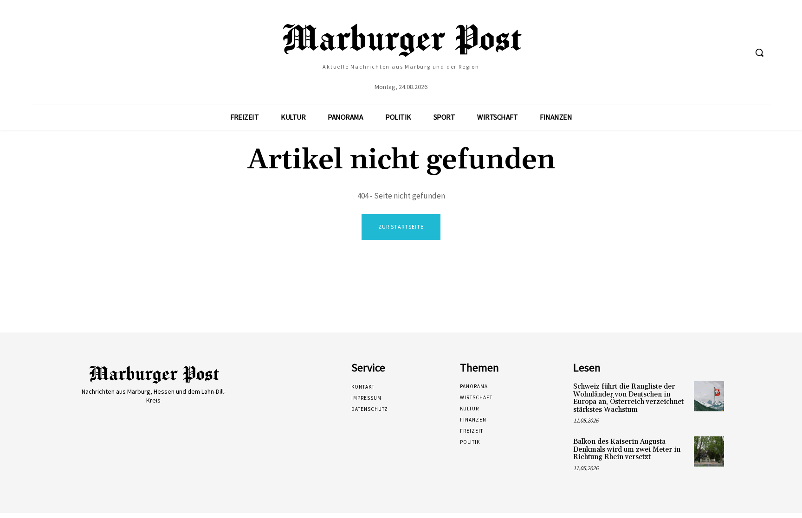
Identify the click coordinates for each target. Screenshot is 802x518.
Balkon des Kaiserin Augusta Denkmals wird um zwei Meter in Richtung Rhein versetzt (626, 449)
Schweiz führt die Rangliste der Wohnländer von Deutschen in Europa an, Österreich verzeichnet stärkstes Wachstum (628, 398)
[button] (759, 52)
